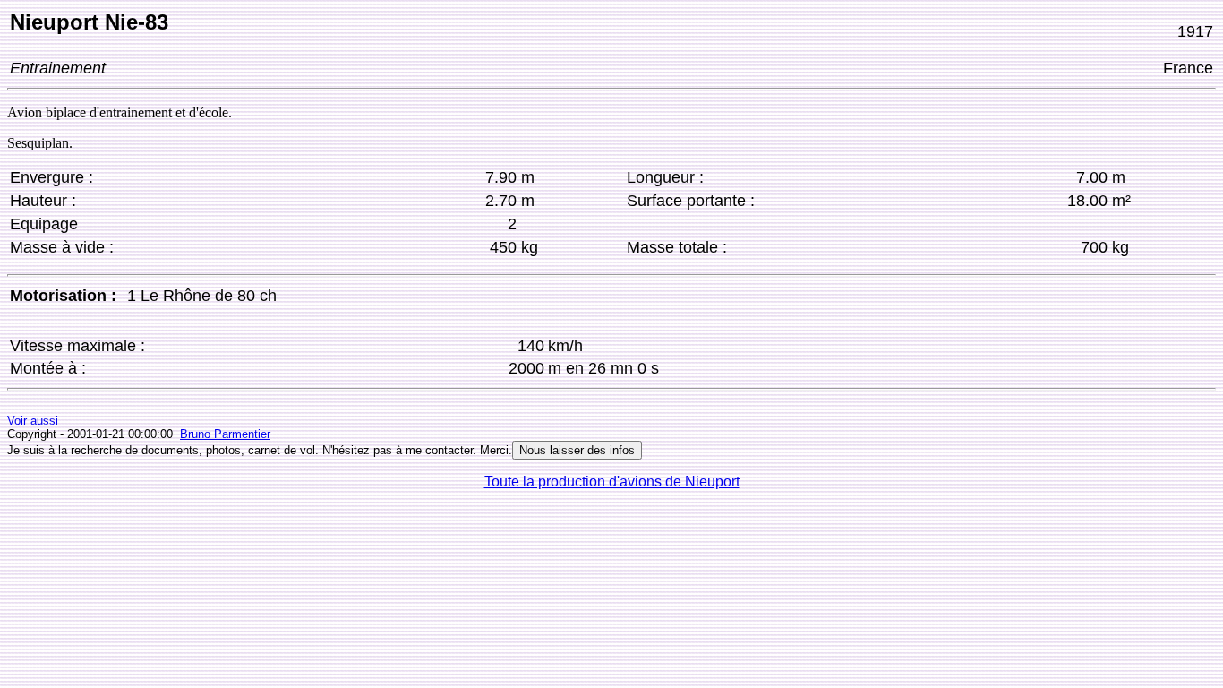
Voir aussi (32, 420)
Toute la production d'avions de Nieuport (612, 481)
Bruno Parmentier (225, 434)
